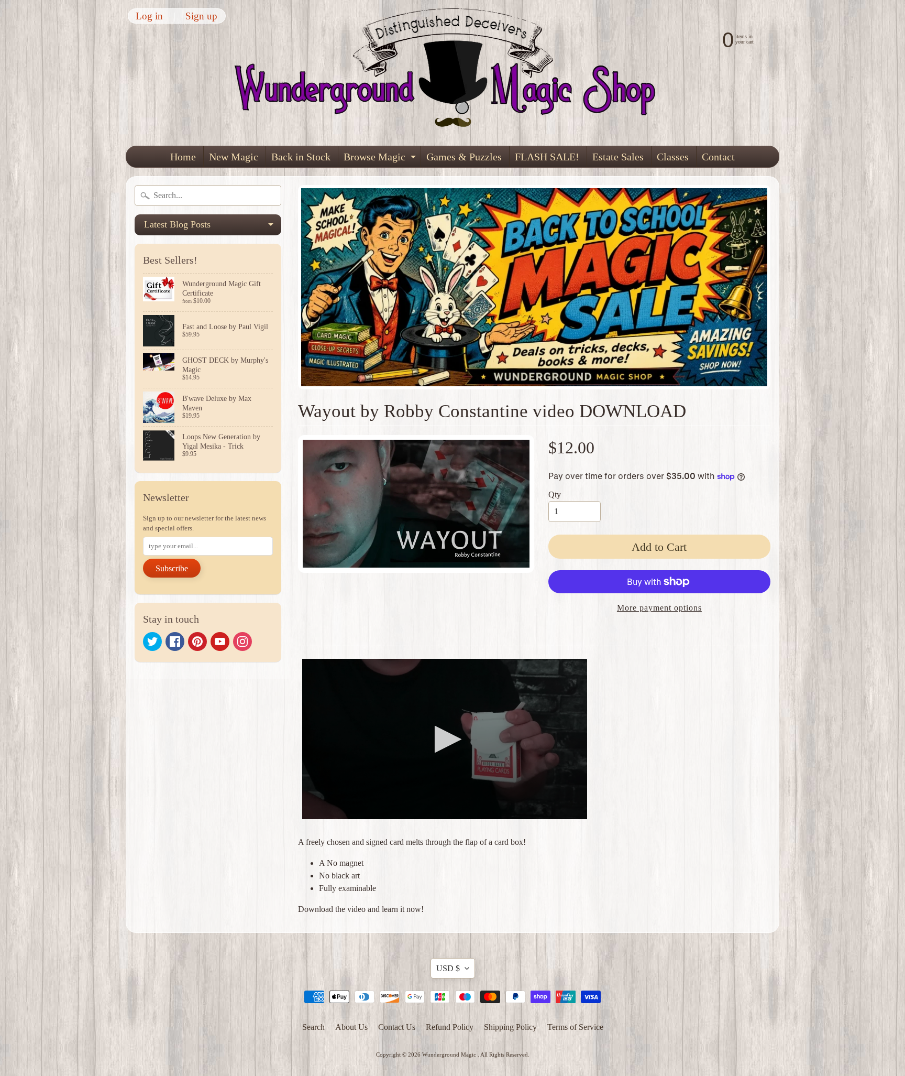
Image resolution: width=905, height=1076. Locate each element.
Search (313, 1027)
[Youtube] (220, 641)
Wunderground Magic (450, 1054)
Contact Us (396, 1027)
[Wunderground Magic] (453, 72)
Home (183, 156)
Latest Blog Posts (212, 227)
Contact (718, 156)
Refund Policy (449, 1027)
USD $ (448, 968)
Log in (149, 16)
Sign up (201, 16)
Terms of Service (575, 1027)
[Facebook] (174, 641)
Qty (554, 494)
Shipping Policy (510, 1027)
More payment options (659, 607)
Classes (673, 156)
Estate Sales (618, 156)
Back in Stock (300, 156)
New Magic (233, 156)
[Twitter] (152, 641)
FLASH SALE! (547, 156)
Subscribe (172, 568)
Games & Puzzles (464, 156)
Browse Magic (381, 159)
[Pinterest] (197, 641)
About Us (351, 1027)
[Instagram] (242, 641)
